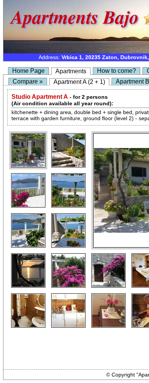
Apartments (70, 71)
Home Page (28, 71)
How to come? (116, 71)
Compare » (28, 81)
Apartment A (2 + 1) (79, 82)
